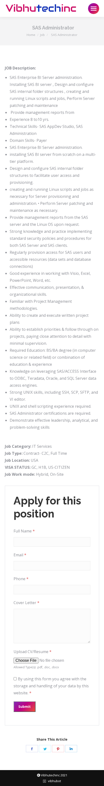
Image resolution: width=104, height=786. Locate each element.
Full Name (24, 531)
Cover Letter (26, 602)
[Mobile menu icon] (93, 8)
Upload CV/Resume (33, 651)
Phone (21, 578)
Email (20, 555)
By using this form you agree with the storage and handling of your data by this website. (51, 686)
